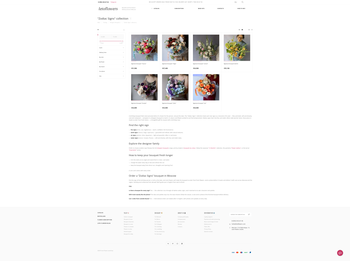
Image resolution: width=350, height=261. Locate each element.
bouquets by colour (190, 148)
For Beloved (158, 217)
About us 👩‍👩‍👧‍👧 (182, 213)
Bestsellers (102, 216)
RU (236, 2)
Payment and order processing (212, 219)
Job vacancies (181, 221)
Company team (182, 219)
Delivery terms (208, 224)
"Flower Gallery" (236, 148)
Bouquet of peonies (129, 221)
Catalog (100, 212)
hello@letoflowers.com (238, 224)
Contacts (180, 226)
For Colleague (158, 224)
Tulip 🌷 (126, 213)
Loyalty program (208, 217)
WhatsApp (182, 244)
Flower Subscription (105, 220)
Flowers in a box (128, 229)
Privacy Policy (207, 229)
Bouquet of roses (128, 219)
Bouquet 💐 (158, 213)
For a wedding (158, 229)
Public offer (207, 226)
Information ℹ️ (209, 213)
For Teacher (158, 221)
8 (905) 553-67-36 (237, 221)
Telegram (113, 2)
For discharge (158, 234)
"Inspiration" (133, 150)
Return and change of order (211, 221)
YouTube (177, 244)
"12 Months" (212, 148)
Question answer (208, 231)
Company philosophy (183, 217)
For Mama (157, 219)
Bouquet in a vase (128, 224)
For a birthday (158, 226)
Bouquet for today (128, 234)
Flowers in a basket (129, 226)
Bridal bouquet (127, 231)
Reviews (180, 224)
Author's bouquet (128, 217)
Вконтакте (168, 244)
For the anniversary (160, 231)
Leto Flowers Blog (104, 223)
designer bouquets (163, 148)
